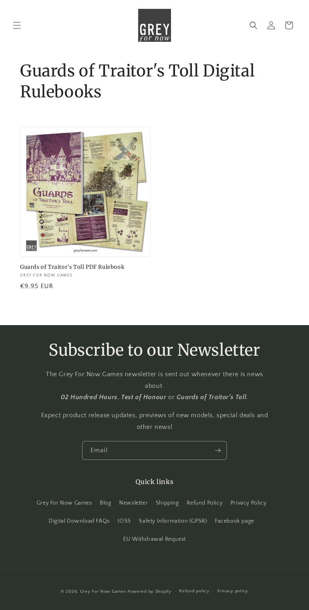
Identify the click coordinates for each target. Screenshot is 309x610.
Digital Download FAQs (79, 521)
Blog (105, 503)
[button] (17, 25)
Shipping (167, 503)
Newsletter (133, 503)
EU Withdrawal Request (154, 539)
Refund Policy (204, 503)
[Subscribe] (218, 450)
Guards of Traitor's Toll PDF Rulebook (72, 267)
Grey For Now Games (64, 503)
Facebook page (234, 521)
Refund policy (194, 591)
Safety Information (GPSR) (173, 521)
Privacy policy (232, 591)
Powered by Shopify (149, 591)
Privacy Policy (248, 503)
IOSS (124, 521)
